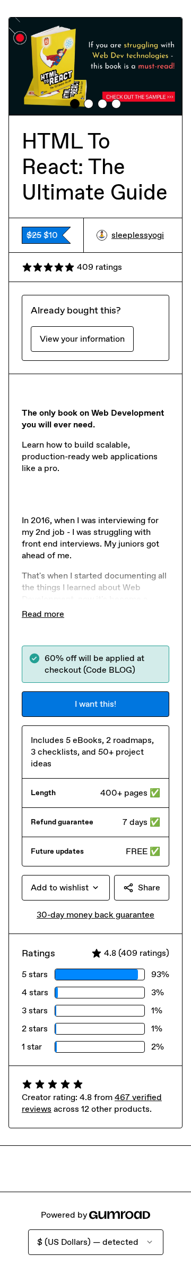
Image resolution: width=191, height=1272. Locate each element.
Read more (43, 614)
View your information (82, 339)
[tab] (75, 104)
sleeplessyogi (137, 235)
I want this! (95, 704)
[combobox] (66, 888)
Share (149, 887)
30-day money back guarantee (95, 915)
